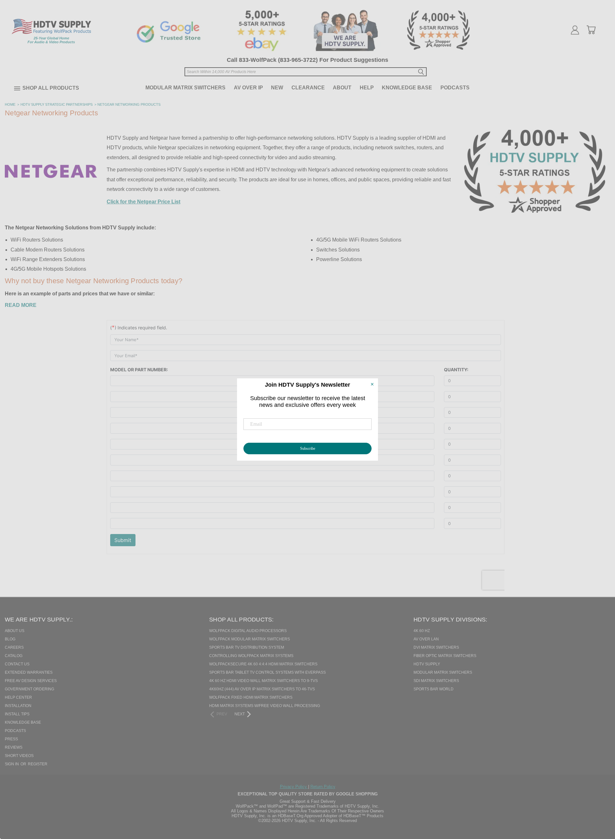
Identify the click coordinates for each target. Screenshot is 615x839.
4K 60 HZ (422, 631)
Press (11, 739)
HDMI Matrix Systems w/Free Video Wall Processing (264, 705)
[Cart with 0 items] (591, 30)
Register (37, 764)
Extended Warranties (29, 672)
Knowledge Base (407, 87)
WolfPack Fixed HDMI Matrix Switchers (250, 697)
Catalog (13, 656)
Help (367, 87)
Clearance (308, 87)
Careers (14, 647)
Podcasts (455, 87)
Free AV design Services (31, 681)
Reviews (13, 747)
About (342, 87)
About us (14, 631)
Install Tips (17, 714)
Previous (599, 801)
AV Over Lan (426, 639)
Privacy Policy (294, 786)
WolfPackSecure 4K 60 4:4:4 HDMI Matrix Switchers (263, 664)
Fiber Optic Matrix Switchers (445, 656)
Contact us (17, 664)
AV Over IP (248, 87)
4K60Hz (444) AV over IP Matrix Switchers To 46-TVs (262, 689)
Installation (18, 705)
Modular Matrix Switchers (185, 87)
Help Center (18, 697)
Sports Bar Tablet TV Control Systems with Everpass (267, 672)
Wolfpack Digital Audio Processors (248, 631)
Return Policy (322, 786)
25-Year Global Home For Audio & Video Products (51, 40)
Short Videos (19, 755)
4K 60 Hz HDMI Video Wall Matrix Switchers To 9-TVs (263, 681)
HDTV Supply (427, 664)
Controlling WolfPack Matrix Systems (251, 656)
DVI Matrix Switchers (436, 647)
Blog (10, 639)
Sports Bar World (434, 689)
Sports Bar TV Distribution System (246, 647)
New (277, 87)
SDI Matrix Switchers (436, 681)
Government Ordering (29, 689)
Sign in (12, 764)
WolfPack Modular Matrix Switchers (249, 639)
